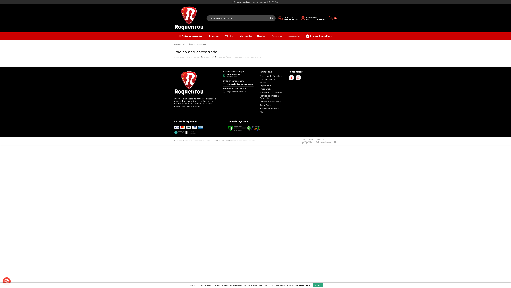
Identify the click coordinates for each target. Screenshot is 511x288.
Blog (262, 112)
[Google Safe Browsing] (253, 128)
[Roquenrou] (189, 18)
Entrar (309, 19)
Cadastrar (320, 19)
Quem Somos (266, 105)
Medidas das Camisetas (271, 92)
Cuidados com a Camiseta (267, 80)
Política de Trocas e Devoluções (269, 97)
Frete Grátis (265, 89)
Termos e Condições (269, 108)
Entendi (318, 285)
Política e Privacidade (270, 101)
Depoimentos (266, 85)
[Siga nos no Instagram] (298, 77)
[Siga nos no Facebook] (291, 77)
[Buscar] (272, 18)
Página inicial (179, 44)
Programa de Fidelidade (271, 76)
